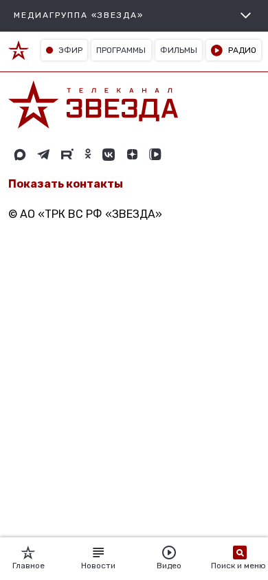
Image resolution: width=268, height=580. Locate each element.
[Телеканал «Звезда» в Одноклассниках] (88, 154)
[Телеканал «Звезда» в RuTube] (67, 154)
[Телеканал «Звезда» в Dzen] (132, 154)
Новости (98, 565)
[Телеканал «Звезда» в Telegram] (43, 154)
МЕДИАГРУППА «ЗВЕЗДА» (79, 15)
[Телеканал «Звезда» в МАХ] (20, 154)
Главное (28, 565)
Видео (169, 565)
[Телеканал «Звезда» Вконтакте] (108, 154)
